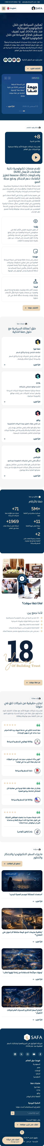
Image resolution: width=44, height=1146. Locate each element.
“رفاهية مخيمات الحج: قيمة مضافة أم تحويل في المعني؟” (22, 933)
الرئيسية (35, 1142)
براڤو (38, 420)
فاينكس (36, 457)
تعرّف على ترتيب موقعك (29, 1125)
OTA (38, 383)
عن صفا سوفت (34, 683)
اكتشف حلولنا (33, 308)
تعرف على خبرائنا (12, 1141)
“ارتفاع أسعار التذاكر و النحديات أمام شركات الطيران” (24, 1011)
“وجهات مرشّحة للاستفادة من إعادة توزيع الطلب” (22, 973)
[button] (4, 8)
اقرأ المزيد (10, 106)
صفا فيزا (36, 349)
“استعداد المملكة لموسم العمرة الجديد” (25, 894)
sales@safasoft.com (29, 2)
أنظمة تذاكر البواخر (33, 1097)
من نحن (28, 1142)
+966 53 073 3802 (11, 2)
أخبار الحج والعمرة (10, 874)
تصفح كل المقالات (13, 864)
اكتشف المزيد (35, 69)
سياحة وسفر (9, 912)
